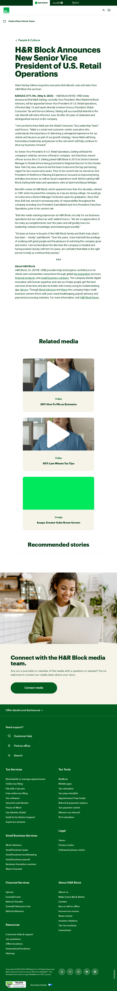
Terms (61, 840)
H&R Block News (89, 297)
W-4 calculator (66, 817)
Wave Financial (14, 868)
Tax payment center (69, 807)
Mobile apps (65, 783)
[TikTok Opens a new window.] (61, 971)
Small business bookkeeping (21, 854)
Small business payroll (18, 859)
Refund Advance (15, 911)
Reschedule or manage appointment (25, 779)
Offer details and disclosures (23, 710)
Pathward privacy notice (71, 849)
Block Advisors (47, 289)
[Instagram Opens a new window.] (78, 971)
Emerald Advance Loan (18, 906)
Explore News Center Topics (22, 21)
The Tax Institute (67, 925)
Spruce (24, 289)
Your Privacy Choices (38, 985)
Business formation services (21, 864)
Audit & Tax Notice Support (20, 817)
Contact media (34, 688)
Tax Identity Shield (16, 812)
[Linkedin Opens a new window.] (95, 971)
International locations (18, 948)
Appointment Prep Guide (71, 798)
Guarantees (64, 930)
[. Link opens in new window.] (16, 984)
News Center (65, 915)
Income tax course (68, 911)
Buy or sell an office (68, 906)
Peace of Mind (13, 807)
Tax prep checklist (68, 793)
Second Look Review (17, 802)
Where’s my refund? (69, 812)
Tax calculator (66, 788)
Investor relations (67, 920)
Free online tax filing (17, 793)
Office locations (14, 943)
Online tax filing (14, 783)
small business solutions (55, 277)
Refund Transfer (14, 901)
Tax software (13, 798)
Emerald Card (13, 896)
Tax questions (13, 939)
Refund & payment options (73, 802)
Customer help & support (19, 934)
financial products (25, 277)
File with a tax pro (15, 788)
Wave (64, 289)
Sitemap (10, 953)
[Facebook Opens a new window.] (70, 971)
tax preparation (82, 273)
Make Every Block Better (71, 896)
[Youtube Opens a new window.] (86, 971)
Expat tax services (15, 821)
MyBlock (63, 779)
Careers (62, 901)
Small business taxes (17, 849)
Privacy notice (66, 845)
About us (63, 892)
